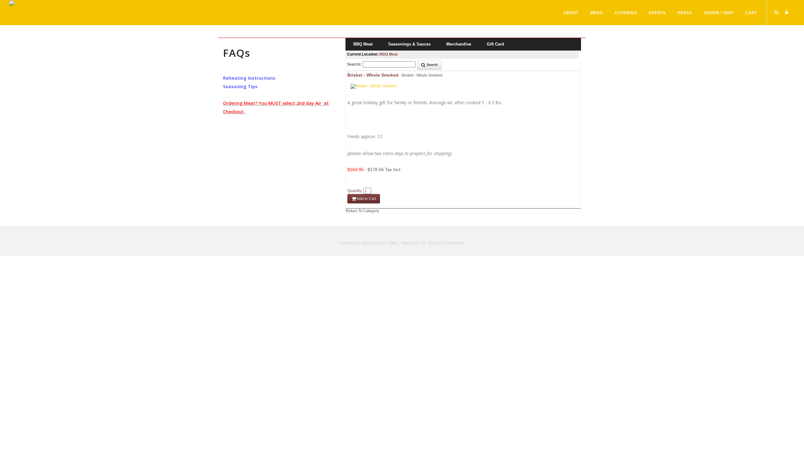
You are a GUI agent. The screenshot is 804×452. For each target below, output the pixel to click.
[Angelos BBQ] (25, 3)
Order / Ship (718, 13)
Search (432, 65)
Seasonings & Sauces (409, 44)
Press (685, 13)
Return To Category (362, 211)
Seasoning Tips (240, 86)
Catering (626, 13)
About (571, 13)
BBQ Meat (362, 44)
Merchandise (458, 44)
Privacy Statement (446, 243)
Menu (596, 13)
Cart (751, 13)
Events (657, 13)
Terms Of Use (413, 243)
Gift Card (495, 44)
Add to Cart (366, 198)
